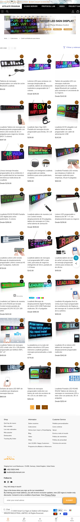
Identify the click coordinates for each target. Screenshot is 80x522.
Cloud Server (31, 6)
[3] (15, 48)
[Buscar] (7, 11)
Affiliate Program (11, 6)
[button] (76, 269)
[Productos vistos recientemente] (76, 257)
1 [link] (32, 407)
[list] (9, 48)
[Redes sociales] (76, 263)
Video (61, 6)
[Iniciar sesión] (73, 11)
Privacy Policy (50, 495)
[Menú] (2, 11)
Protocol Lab (48, 6)
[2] (12, 48)
